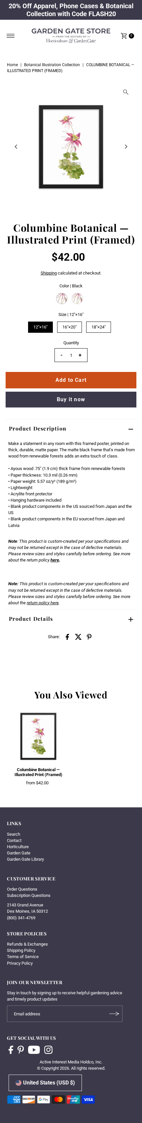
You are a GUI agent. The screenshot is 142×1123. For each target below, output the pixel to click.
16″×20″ (69, 327)
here (55, 560)
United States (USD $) (49, 1083)
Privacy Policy (20, 963)
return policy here (43, 602)
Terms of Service (23, 956)
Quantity (71, 342)
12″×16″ (40, 327)
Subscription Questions (29, 895)
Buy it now (71, 399)
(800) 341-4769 (21, 917)
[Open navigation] (11, 36)
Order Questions (22, 889)
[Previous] (16, 147)
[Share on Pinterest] (89, 636)
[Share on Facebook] (67, 636)
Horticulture (18, 846)
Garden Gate (18, 852)
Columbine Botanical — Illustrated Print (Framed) (38, 772)
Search (13, 834)
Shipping (49, 273)
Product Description (37, 428)
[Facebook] (11, 1051)
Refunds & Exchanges (27, 944)
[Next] (126, 147)
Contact (14, 840)
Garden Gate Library (25, 859)
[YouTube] (34, 1051)
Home (12, 65)
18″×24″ (98, 327)
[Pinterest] (21, 1051)
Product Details (31, 618)
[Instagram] (48, 1051)
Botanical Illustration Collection (52, 65)
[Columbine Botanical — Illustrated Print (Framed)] (38, 736)
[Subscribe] (114, 1013)
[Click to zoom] (126, 92)
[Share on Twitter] (78, 636)
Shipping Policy (21, 950)
